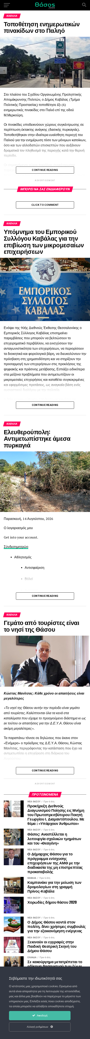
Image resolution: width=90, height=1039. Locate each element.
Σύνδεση (10, 546)
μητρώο (22, 546)
